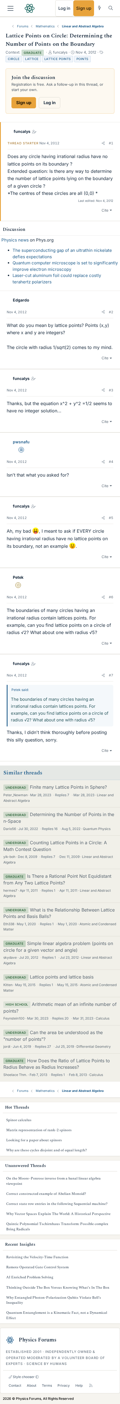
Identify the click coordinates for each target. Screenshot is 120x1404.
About (31, 1385)
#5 (111, 518)
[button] (103, 143)
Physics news (15, 240)
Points (82, 59)
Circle (14, 59)
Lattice (32, 59)
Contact (15, 1385)
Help (79, 1385)
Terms (47, 1385)
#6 (111, 597)
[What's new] (99, 8)
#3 (111, 390)
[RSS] (90, 1385)
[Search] (110, 8)
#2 (111, 312)
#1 (111, 143)
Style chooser (23, 1377)
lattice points (57, 59)
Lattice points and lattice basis (61, 977)
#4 (111, 462)
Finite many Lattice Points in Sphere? (68, 787)
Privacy (63, 1385)
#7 (111, 675)
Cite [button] (105, 210)
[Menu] (10, 8)
